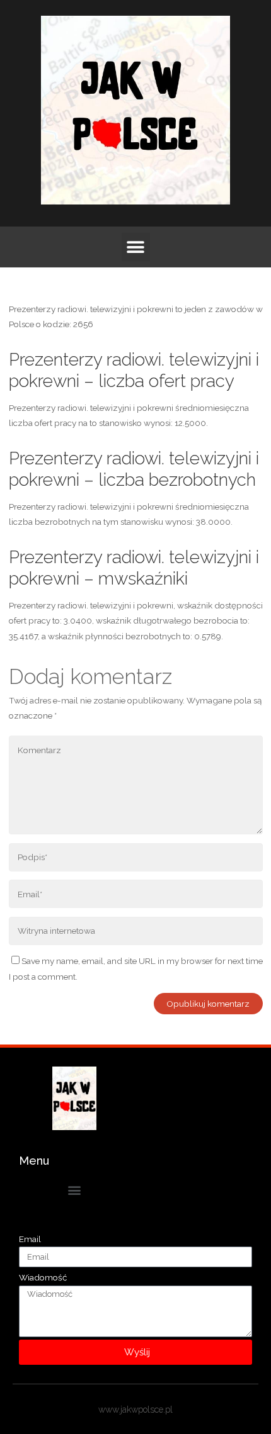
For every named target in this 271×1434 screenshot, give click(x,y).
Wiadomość (43, 1277)
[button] (136, 247)
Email (30, 1239)
